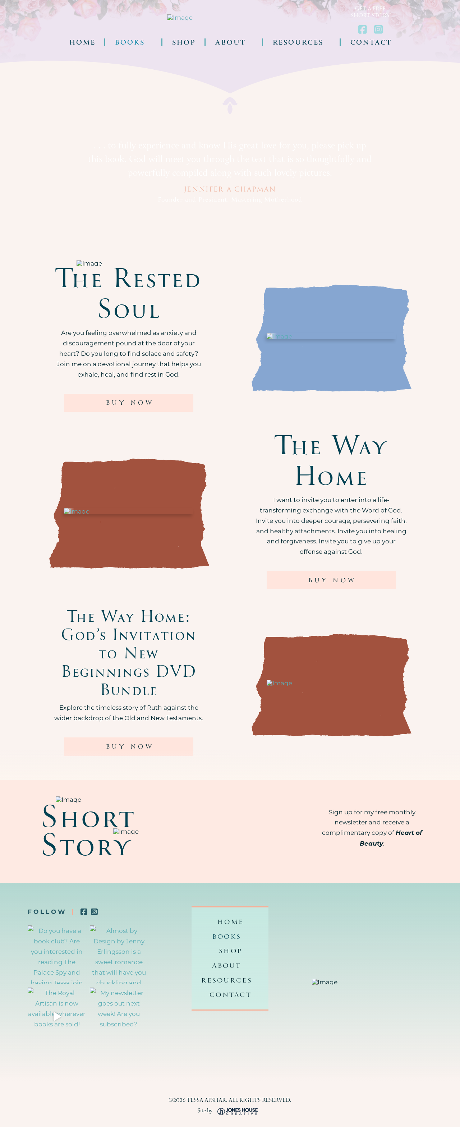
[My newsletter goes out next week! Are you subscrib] (119, 1017)
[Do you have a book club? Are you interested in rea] (57, 954)
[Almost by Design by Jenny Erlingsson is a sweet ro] (119, 954)
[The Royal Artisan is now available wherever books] (57, 1017)
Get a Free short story (370, 12)
